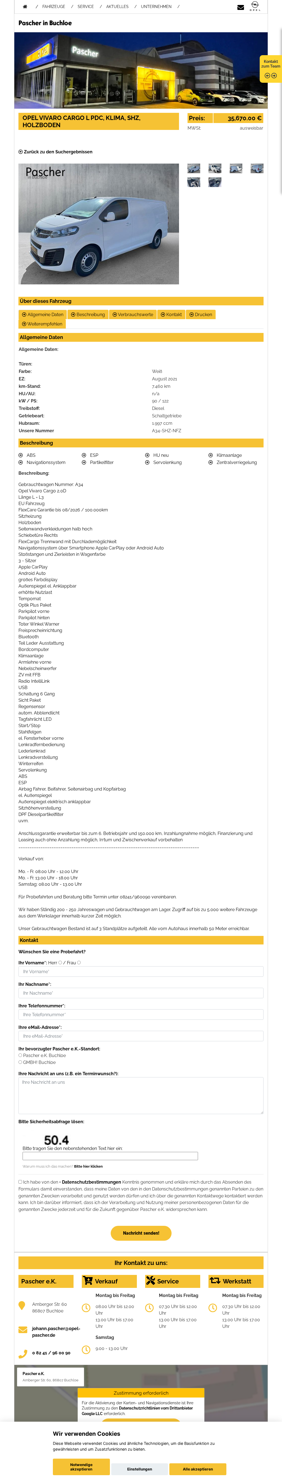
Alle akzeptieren (198, 1469)
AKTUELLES (117, 6)
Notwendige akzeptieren (81, 1466)
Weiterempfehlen (44, 324)
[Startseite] (255, 6)
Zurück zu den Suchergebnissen (58, 151)
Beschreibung (90, 314)
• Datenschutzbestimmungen (90, 1182)
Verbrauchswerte (135, 314)
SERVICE (86, 6)
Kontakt (173, 314)
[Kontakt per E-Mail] (240, 6)
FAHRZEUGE (53, 6)
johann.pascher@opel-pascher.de (56, 1332)
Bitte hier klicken (88, 1166)
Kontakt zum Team (270, 63)
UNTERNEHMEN (156, 6)
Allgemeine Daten (44, 314)
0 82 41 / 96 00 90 (51, 1352)
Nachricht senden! (141, 1233)
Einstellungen (139, 1469)
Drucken (203, 314)
